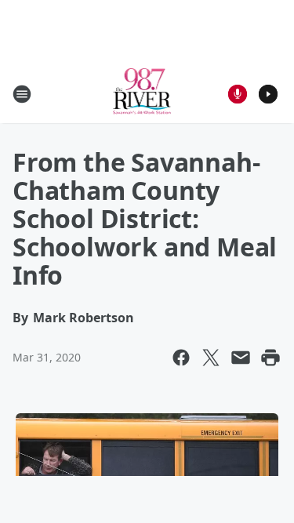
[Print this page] (270, 358)
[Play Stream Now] (268, 94)
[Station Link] (142, 93)
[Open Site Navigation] (22, 94)
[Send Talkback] (237, 94)
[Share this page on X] (211, 358)
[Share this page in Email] (241, 358)
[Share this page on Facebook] (181, 358)
